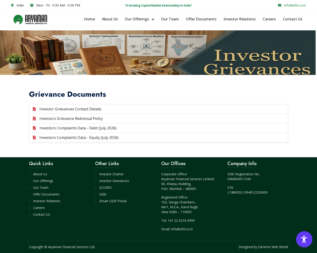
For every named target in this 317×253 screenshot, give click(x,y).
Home (89, 19)
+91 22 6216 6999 (181, 220)
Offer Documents (201, 19)
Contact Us (292, 19)
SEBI (102, 194)
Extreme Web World (273, 247)
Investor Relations (239, 19)
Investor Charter (111, 174)
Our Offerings (43, 181)
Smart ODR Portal (112, 201)
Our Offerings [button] (137, 19)
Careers (269, 19)
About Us (110, 19)
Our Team (170, 19)
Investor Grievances (114, 181)
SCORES (105, 187)
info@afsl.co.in (295, 5)
